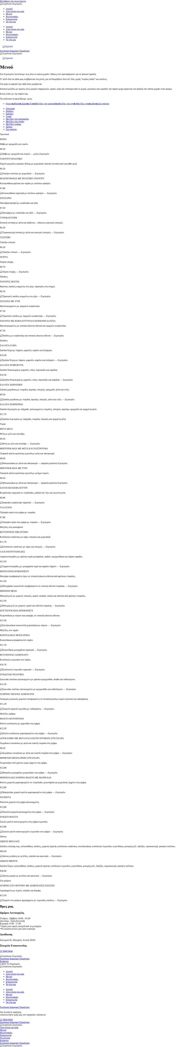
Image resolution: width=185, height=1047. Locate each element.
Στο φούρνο (103, 103)
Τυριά (32, 103)
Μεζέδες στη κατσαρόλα (46, 103)
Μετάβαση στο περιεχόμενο (13, 1)
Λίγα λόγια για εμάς (15, 11)
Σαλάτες (26, 103)
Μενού (9, 14)
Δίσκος (95, 103)
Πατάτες (18, 103)
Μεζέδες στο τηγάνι (67, 103)
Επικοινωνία (11, 19)
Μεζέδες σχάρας (84, 103)
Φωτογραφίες (12, 16)
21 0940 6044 (6, 951)
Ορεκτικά (10, 103)
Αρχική (9, 9)
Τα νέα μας (11, 22)
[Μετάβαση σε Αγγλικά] (7, 46)
